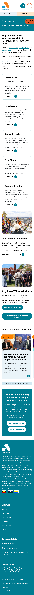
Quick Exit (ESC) (29, 21)
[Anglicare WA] (6, 6)
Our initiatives (6, 517)
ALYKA (9, 591)
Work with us (6, 525)
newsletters (24, 47)
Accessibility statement (20, 583)
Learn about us (9, 21)
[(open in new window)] (4, 569)
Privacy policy (7, 583)
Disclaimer (20, 579)
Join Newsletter (18, 429)
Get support (6, 509)
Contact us (5, 529)
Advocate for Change (16, 423)
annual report (7, 50)
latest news (13, 47)
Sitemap (5, 587)
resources (5, 61)
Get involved (6, 513)
